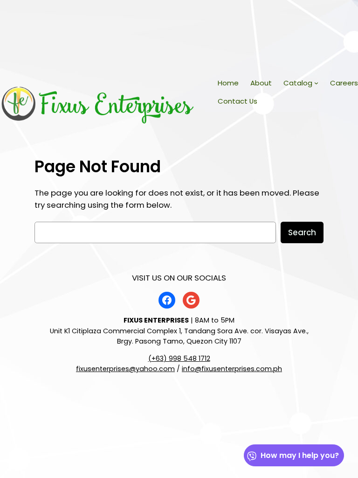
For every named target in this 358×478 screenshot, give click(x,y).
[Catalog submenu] (316, 83)
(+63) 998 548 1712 (179, 358)
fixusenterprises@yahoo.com (125, 368)
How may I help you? (300, 455)
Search (302, 232)
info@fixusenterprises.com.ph (232, 368)
